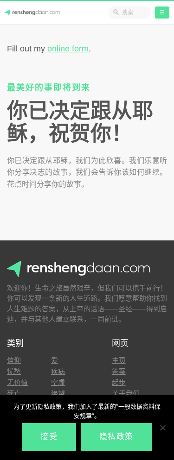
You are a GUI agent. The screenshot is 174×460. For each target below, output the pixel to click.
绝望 (58, 393)
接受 (49, 436)
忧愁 (14, 371)
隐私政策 (116, 436)
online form (68, 48)
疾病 (58, 371)
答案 (119, 371)
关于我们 (126, 393)
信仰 (14, 360)
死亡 (14, 393)
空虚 (58, 382)
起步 (119, 382)
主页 (119, 360)
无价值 (17, 382)
